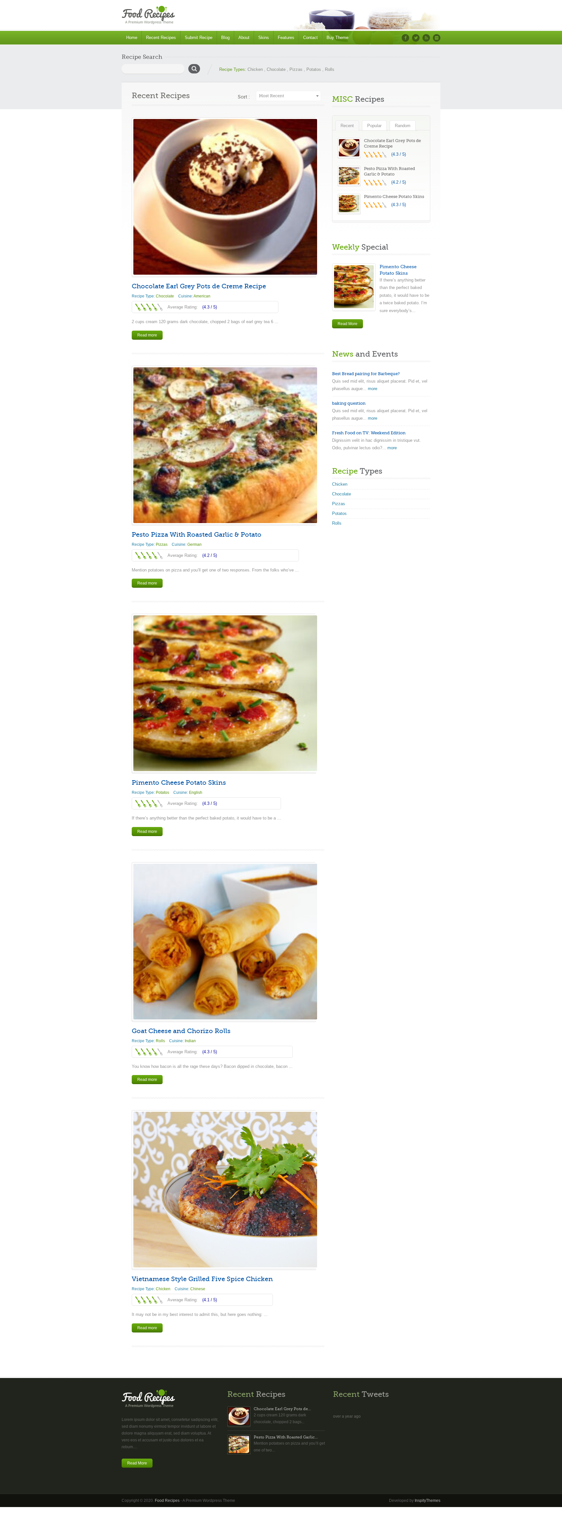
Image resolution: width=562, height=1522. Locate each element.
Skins (263, 37)
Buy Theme (337, 37)
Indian (190, 1041)
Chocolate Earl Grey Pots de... (282, 1409)
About (243, 37)
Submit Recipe (198, 37)
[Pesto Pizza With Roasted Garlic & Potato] (224, 445)
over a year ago (347, 1416)
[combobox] (288, 96)
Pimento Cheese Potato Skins (179, 782)
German (194, 544)
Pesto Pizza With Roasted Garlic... (286, 1437)
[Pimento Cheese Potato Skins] (224, 693)
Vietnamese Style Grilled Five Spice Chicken (202, 1279)
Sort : (244, 97)
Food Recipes (167, 1500)
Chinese (197, 1289)
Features (286, 37)
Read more (147, 335)
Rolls (329, 69)
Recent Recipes (161, 37)
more (372, 388)
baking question (349, 403)
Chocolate (276, 69)
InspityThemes (427, 1500)
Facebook (405, 38)
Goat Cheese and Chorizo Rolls (181, 1031)
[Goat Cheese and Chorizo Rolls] (224, 941)
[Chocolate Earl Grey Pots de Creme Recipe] (224, 196)
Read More (347, 323)
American (202, 296)
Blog (225, 37)
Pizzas (295, 69)
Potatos (313, 69)
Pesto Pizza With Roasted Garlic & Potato (196, 534)
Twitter (416, 38)
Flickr (436, 38)
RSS (426, 38)
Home (131, 37)
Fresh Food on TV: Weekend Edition (369, 432)
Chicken (255, 69)
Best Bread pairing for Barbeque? (366, 373)
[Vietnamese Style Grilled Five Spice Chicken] (224, 1189)
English (195, 792)
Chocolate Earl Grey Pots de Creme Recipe (199, 286)
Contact (310, 37)
